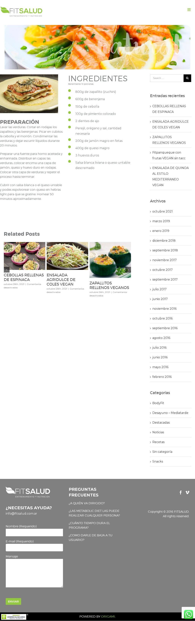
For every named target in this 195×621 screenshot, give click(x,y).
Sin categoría (162, 452)
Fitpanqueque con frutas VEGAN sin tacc (24, 277)
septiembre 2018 (165, 250)
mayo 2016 (160, 367)
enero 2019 (160, 231)
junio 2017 (160, 299)
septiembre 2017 (165, 279)
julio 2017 (159, 289)
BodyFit (158, 403)
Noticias (158, 432)
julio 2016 (159, 347)
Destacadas (161, 422)
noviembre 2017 (164, 260)
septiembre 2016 (164, 328)
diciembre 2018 (164, 240)
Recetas (158, 442)
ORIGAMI (108, 616)
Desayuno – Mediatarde (170, 413)
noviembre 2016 (164, 308)
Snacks (157, 461)
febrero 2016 (162, 377)
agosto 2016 (161, 338)
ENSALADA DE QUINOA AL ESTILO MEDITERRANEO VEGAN (64, 282)
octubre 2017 (162, 270)
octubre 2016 (162, 318)
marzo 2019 (161, 221)
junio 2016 (160, 357)
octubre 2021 (162, 211)
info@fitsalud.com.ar (21, 513)
